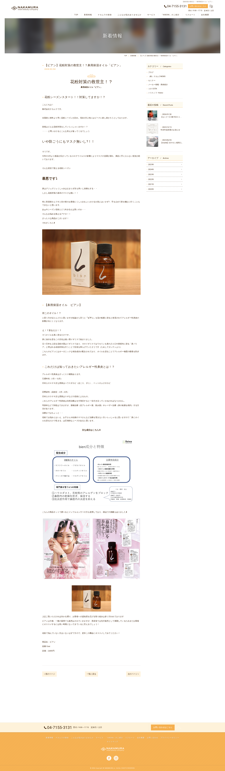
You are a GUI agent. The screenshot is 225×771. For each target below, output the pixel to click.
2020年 (151, 189)
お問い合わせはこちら (198, 6)
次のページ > (133, 674)
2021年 (151, 184)
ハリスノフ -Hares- (156, 93)
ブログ (151, 72)
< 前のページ (49, 674)
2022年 (151, 179)
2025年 (151, 165)
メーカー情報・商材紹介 (158, 85)
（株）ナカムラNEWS (156, 76)
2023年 (151, 174)
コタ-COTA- (153, 89)
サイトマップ (112, 742)
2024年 (151, 169)
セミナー (151, 81)
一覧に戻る (91, 674)
